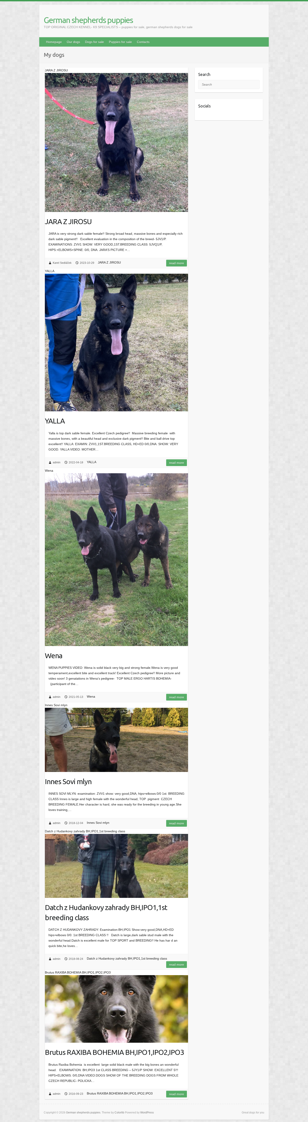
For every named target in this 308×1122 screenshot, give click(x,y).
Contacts (143, 42)
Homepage (54, 42)
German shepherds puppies (88, 20)
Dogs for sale (94, 42)
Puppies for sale (120, 42)
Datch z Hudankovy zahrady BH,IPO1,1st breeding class (106, 912)
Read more (176, 263)
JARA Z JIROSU (68, 221)
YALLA (55, 421)
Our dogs (73, 42)
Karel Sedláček (62, 262)
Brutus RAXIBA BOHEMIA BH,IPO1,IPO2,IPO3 (114, 1052)
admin (56, 462)
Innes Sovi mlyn (68, 781)
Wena (53, 655)
